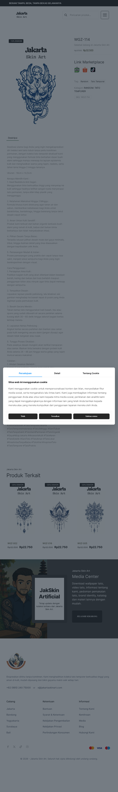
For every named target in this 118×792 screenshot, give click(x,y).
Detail (57, 373)
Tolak (23, 416)
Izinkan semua (91, 416)
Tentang (91, 373)
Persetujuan (25, 373)
